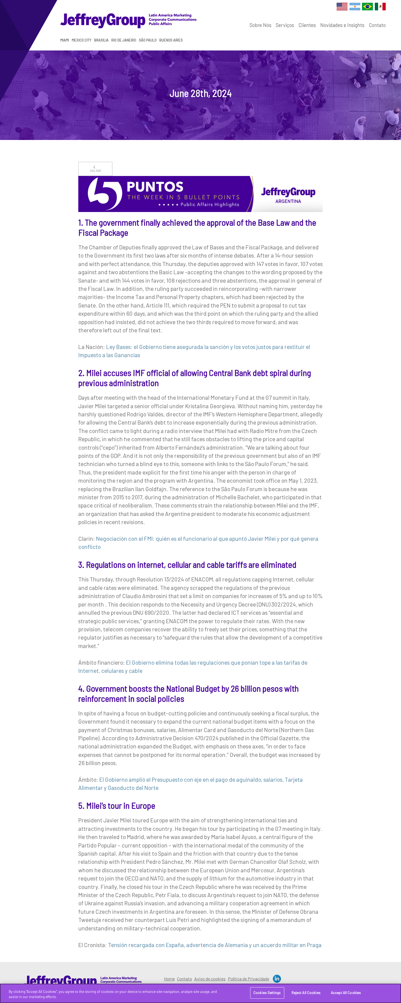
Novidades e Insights (342, 25)
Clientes (307, 25)
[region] (200, 993)
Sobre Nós (260, 25)
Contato (377, 25)
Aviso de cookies (210, 978)
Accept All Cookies (346, 992)
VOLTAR (95, 170)
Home (169, 978)
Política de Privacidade (248, 978)
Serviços (285, 25)
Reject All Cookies (306, 992)
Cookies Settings (267, 992)
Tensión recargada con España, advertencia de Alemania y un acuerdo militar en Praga (215, 944)
